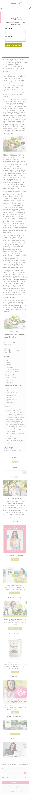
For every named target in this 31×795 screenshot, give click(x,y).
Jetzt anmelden (13, 45)
